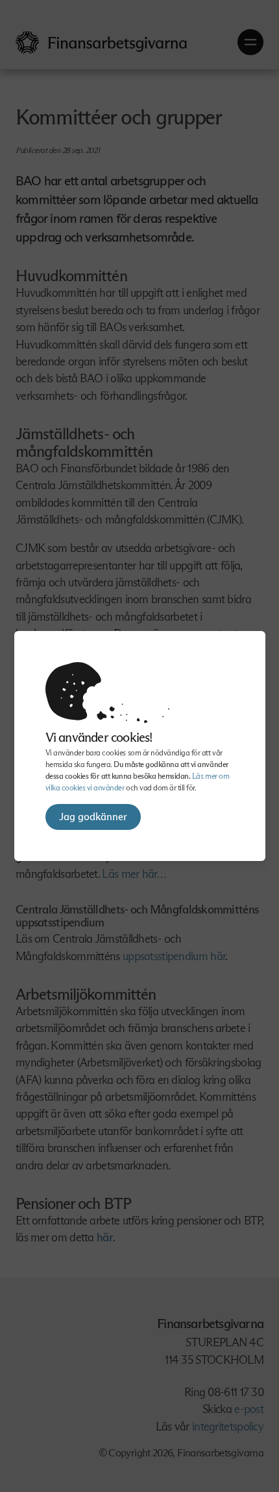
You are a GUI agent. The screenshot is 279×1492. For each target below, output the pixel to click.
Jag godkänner (93, 816)
